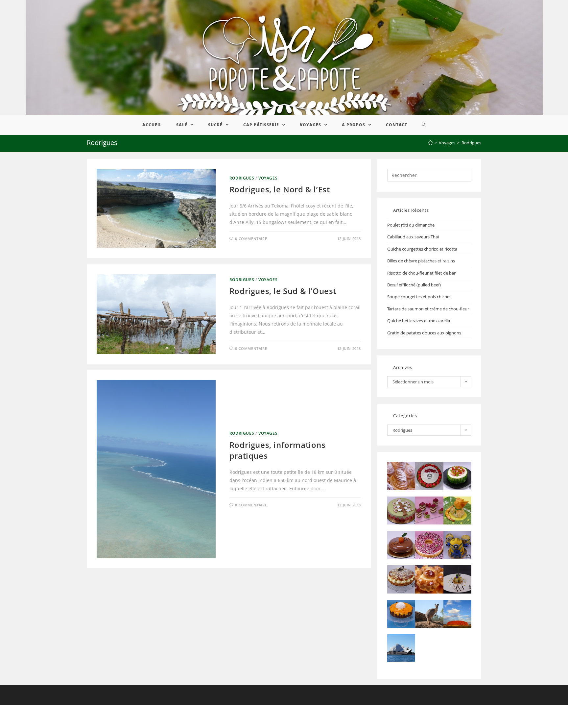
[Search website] (423, 125)
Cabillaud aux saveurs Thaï (413, 237)
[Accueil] (430, 143)
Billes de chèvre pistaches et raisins (421, 261)
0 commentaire (251, 238)
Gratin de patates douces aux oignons (424, 333)
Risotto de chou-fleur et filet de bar (421, 273)
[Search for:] (429, 175)
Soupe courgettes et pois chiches (419, 297)
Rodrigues (241, 178)
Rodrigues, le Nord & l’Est (279, 189)
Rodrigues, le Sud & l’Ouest (282, 290)
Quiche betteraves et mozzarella (418, 321)
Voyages (267, 178)
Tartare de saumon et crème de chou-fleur (428, 309)
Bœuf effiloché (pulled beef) (414, 285)
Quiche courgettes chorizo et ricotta (422, 249)
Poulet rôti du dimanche (411, 225)
